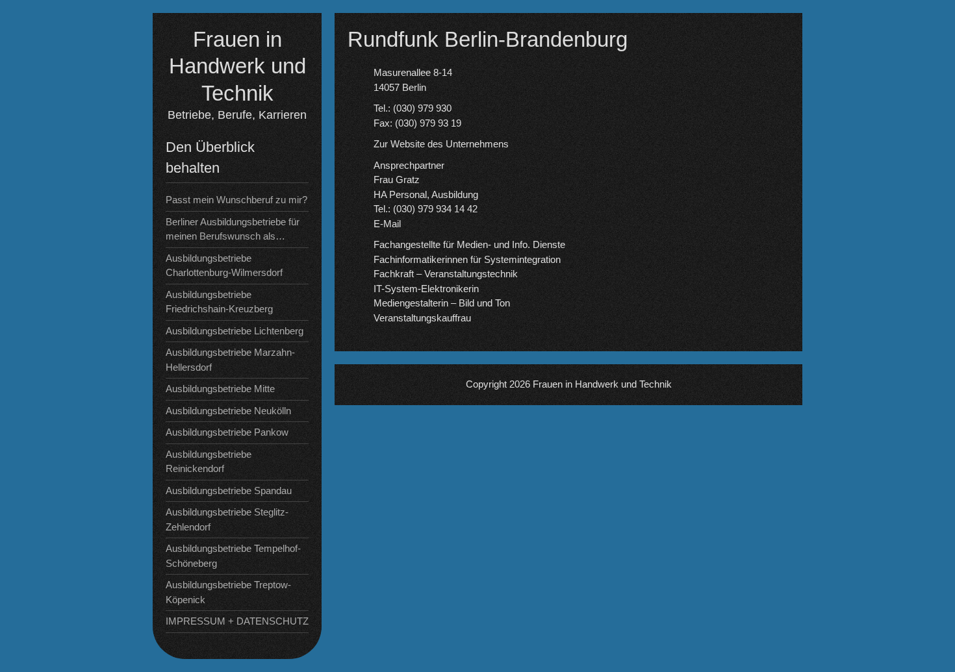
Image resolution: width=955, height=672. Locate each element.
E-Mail (387, 223)
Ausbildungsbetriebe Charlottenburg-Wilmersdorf (224, 266)
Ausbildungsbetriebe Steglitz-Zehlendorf (227, 519)
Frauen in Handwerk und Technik (237, 66)
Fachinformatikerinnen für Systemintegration (467, 259)
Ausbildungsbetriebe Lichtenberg (234, 330)
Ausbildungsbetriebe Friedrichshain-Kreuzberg (219, 302)
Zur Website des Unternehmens (441, 143)
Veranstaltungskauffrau (422, 317)
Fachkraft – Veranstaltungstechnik (446, 273)
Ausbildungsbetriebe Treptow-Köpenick (228, 592)
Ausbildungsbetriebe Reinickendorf (208, 462)
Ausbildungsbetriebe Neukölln (228, 410)
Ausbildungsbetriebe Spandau (229, 490)
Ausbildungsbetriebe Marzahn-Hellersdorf (230, 360)
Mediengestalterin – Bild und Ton (442, 302)
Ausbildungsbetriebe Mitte (220, 388)
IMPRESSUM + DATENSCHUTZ (237, 621)
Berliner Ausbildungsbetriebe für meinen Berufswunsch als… (232, 229)
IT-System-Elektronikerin (426, 288)
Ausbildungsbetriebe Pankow (227, 432)
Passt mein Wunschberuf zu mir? (236, 199)
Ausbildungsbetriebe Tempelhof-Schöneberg (233, 556)
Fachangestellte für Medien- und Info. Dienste (469, 244)
